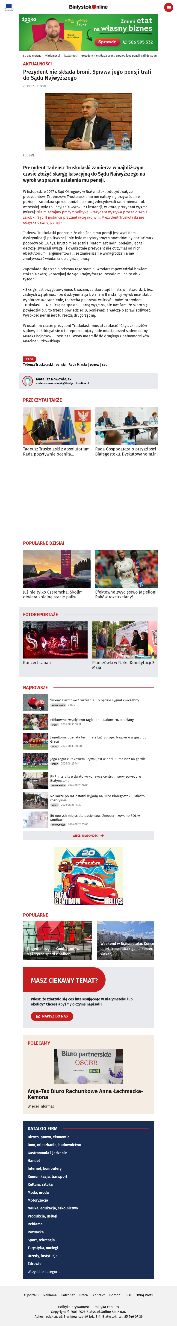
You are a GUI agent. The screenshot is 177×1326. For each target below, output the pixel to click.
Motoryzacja (38, 1200)
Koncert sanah (37, 662)
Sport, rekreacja (41, 1240)
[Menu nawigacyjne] (168, 7)
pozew (94, 364)
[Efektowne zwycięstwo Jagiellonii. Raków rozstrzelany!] (129, 569)
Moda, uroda (38, 1192)
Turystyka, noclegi (43, 1248)
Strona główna (32, 55)
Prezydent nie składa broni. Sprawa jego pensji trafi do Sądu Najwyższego (126, 55)
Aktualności (70, 55)
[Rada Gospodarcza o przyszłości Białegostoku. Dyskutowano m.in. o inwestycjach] (129, 426)
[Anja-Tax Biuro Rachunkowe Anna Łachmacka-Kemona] (88, 1066)
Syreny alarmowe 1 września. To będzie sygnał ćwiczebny (94, 700)
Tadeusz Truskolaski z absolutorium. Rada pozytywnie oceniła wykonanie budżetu (56, 452)
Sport (55, 725)
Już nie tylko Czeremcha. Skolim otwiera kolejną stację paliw (53, 595)
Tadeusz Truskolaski (38, 364)
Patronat (68, 1295)
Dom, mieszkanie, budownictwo (54, 1145)
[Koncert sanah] (55, 640)
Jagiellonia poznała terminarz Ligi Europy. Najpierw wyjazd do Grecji (98, 739)
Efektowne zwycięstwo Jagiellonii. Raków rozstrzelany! (127, 595)
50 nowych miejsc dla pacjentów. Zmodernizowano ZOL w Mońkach (95, 818)
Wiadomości (52, 55)
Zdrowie (34, 1263)
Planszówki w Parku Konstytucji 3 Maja (123, 665)
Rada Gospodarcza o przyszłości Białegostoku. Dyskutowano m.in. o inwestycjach (128, 452)
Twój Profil (144, 1295)
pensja (61, 364)
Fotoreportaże (40, 614)
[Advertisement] (88, 498)
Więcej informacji (42, 1106)
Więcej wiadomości (86, 835)
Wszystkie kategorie (44, 1272)
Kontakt (98, 1295)
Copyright (58, 1312)
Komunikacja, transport (47, 1176)
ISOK (128, 1295)
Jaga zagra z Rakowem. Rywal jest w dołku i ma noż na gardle (98, 759)
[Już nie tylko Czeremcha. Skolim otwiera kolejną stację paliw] (57, 569)
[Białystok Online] (88, 7)
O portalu (31, 1295)
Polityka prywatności (74, 1307)
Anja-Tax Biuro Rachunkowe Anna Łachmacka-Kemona (85, 1094)
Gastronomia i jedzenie (47, 1153)
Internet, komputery (45, 1168)
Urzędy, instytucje (43, 1256)
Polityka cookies (106, 1307)
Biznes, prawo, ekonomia (49, 1137)
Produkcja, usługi (42, 1216)
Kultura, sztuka (40, 1184)
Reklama (35, 1224)
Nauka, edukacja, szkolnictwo (53, 1208)
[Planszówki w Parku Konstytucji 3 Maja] (124, 640)
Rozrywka (36, 1232)
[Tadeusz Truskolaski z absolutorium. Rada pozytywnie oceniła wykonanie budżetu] (57, 426)
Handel (34, 1160)
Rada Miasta (78, 364)
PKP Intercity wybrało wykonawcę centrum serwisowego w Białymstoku (95, 778)
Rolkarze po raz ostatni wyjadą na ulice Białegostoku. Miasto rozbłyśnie (97, 798)
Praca (83, 1295)
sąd (104, 364)
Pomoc (114, 1295)
